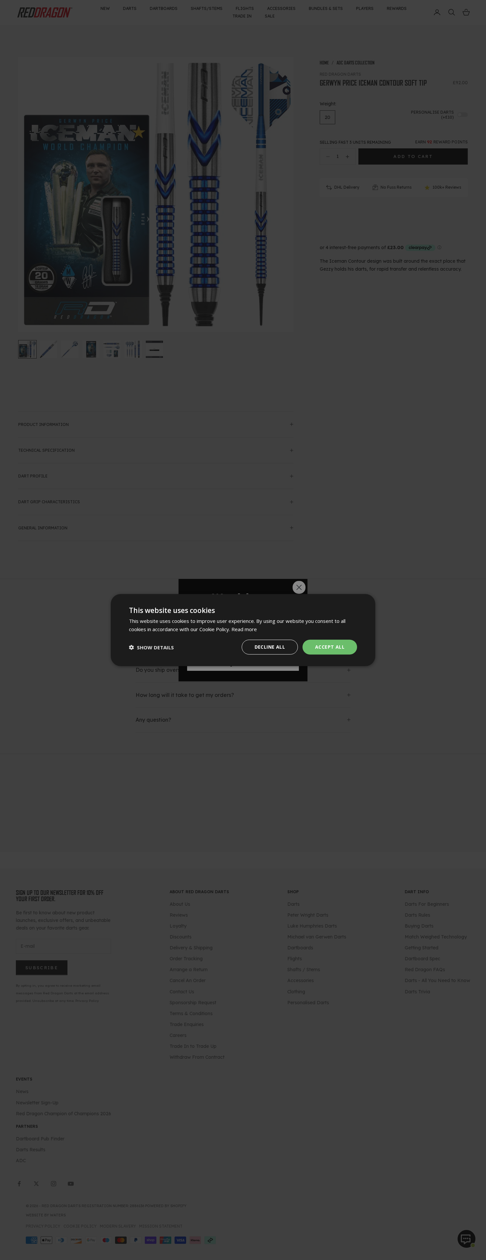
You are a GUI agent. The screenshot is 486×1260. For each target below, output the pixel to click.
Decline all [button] (270, 647)
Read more (244, 629)
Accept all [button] (329, 647)
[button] (151, 647)
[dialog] (243, 630)
